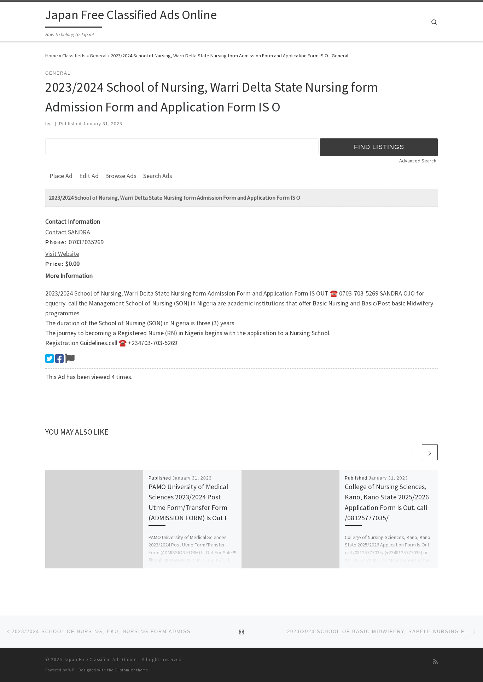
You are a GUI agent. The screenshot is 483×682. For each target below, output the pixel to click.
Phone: (56, 242)
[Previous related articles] (413, 452)
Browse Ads (120, 176)
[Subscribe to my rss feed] (435, 661)
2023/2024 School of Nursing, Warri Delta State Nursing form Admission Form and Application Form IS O (174, 197)
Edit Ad (89, 176)
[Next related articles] (430, 452)
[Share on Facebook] (59, 359)
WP (71, 669)
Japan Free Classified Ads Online (100, 660)
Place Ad (61, 176)
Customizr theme (131, 669)
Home (51, 55)
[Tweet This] (49, 359)
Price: (54, 264)
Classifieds (74, 55)
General (98, 55)
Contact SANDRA (67, 232)
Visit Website (62, 254)
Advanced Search (417, 160)
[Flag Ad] (70, 359)
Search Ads (157, 176)
